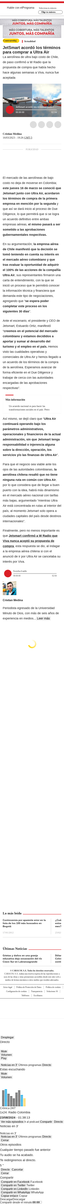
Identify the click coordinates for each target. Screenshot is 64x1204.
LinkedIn (49, 124)
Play (3, 1058)
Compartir (46, 1121)
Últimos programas (29, 1065)
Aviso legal (7, 987)
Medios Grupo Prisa (32, 1014)
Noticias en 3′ (9, 1065)
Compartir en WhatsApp (15, 1192)
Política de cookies (53, 987)
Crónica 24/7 (8, 1108)
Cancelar (17, 1169)
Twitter (41, 124)
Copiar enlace (9, 1195)
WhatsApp (57, 124)
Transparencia (36, 991)
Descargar (6, 1199)
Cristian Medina (12, 133)
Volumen (6, 1054)
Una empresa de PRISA (32, 1006)
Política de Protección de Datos (28, 987)
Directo (46, 1065)
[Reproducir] (10, 110)
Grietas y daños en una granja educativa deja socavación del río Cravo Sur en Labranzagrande (22, 958)
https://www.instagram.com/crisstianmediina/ (28, 134)
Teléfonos (25, 995)
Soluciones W (52, 991)
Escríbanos (38, 995)
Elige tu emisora (48, 12)
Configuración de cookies (16, 991)
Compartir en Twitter (13, 1185)
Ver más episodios (12, 1121)
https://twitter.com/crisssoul (24, 134)
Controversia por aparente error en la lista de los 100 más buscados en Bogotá (24, 923)
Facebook (33, 124)
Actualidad (29, 41)
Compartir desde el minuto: (20, 1202)
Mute (4, 1051)
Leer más (43, 618)
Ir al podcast (31, 1121)
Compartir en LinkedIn (14, 1188)
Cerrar (5, 1140)
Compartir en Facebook (15, 1181)
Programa (28, 7)
